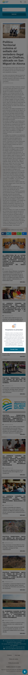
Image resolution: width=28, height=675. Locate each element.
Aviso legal (20, 345)
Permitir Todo (14, 349)
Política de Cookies (13, 343)
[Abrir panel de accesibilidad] (24, 671)
